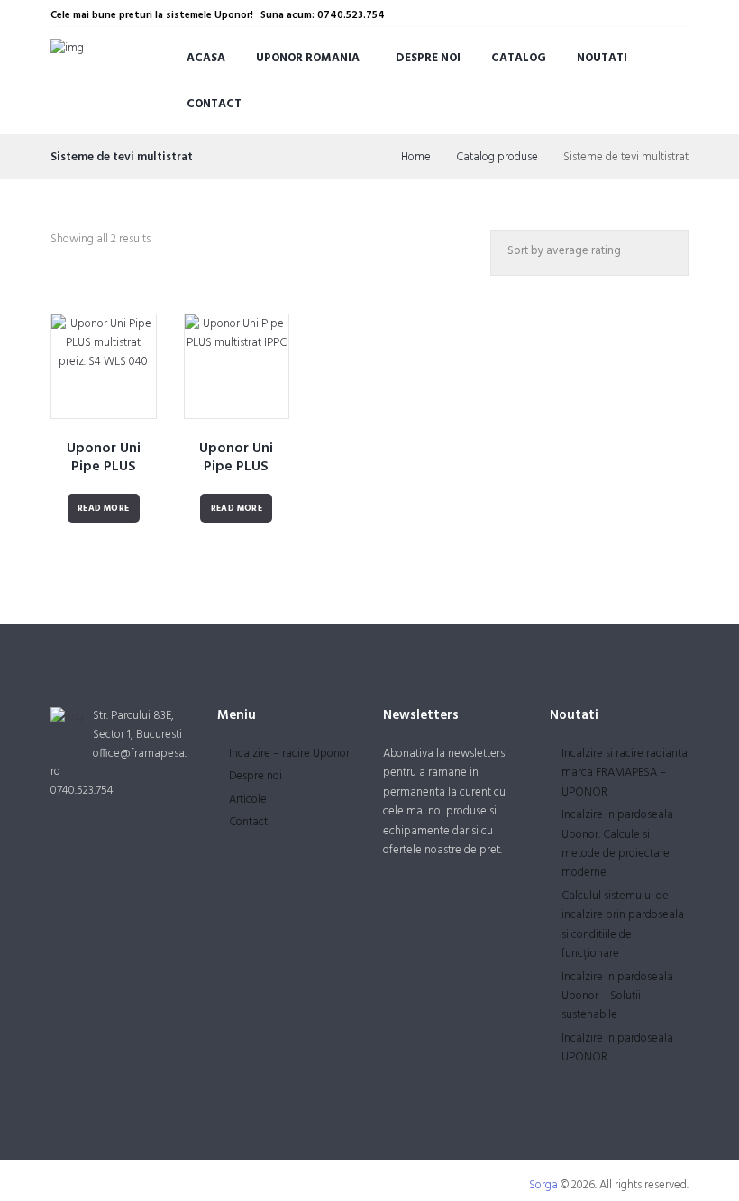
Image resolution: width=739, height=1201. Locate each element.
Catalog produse (497, 158)
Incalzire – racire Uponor (289, 753)
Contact (214, 104)
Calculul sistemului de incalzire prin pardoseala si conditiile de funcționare (622, 925)
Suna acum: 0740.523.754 (322, 15)
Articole (248, 799)
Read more (104, 508)
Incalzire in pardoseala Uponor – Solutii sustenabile (617, 996)
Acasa (206, 58)
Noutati (602, 58)
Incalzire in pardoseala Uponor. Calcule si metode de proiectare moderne (617, 843)
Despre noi (428, 58)
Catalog (518, 58)
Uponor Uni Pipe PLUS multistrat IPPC (236, 467)
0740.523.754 (82, 790)
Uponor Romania (308, 58)
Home (416, 158)
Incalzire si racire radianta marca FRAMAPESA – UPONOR (624, 773)
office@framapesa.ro (118, 763)
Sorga (543, 1185)
